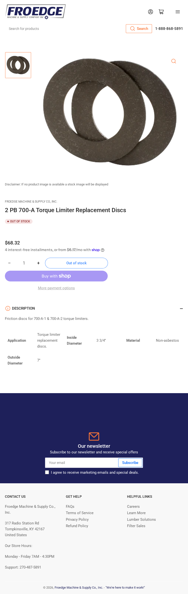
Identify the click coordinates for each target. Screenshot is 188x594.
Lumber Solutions (141, 519)
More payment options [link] (56, 288)
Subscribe (130, 463)
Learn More (136, 513)
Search (142, 28)
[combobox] (79, 29)
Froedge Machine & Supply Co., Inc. (31, 201)
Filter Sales (136, 526)
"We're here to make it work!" (125, 587)
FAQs (70, 506)
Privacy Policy (77, 519)
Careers (133, 506)
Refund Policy (77, 526)
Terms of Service (80, 513)
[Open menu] (177, 11)
